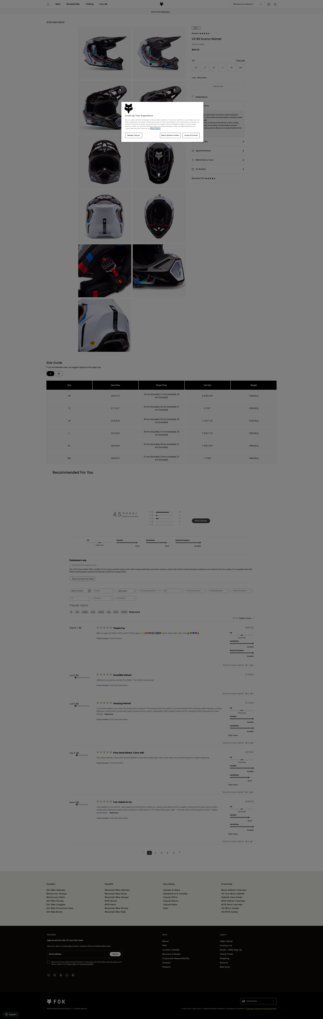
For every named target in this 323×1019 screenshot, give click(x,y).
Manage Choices (133, 135)
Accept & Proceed (191, 135)
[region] (162, 122)
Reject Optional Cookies (170, 135)
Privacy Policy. (155, 128)
